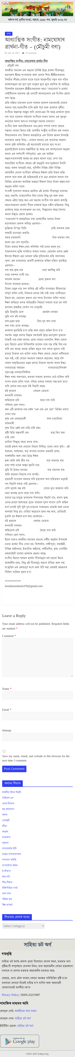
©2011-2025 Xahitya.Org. (37, 1054)
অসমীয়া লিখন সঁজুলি (11, 792)
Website (6, 731)
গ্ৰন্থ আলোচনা (8, 809)
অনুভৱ (5, 832)
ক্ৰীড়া (4, 826)
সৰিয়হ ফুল (7, 899)
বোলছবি (6, 820)
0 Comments (31, 53)
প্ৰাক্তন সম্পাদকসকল (11, 854)
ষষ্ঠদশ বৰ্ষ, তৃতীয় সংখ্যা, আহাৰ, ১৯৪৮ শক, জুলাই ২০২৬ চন (37, 20)
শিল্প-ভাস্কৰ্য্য (7, 905)
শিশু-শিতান (7, 882)
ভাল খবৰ (6, 893)
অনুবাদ (5, 843)
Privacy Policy (10, 995)
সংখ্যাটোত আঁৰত (10, 865)
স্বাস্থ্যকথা (6, 837)
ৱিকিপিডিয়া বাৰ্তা (10, 888)
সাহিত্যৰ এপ (7, 798)
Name (6, 689)
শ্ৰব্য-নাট (6, 877)
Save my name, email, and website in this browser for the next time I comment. (36, 758)
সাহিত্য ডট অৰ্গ (23, 1019)
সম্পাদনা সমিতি (9, 860)
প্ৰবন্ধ (9, 33)
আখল (4, 815)
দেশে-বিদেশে (8, 803)
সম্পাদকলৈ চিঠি (9, 848)
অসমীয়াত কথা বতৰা (26, 1011)
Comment (9, 636)
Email (6, 710)
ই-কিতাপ (6, 871)
